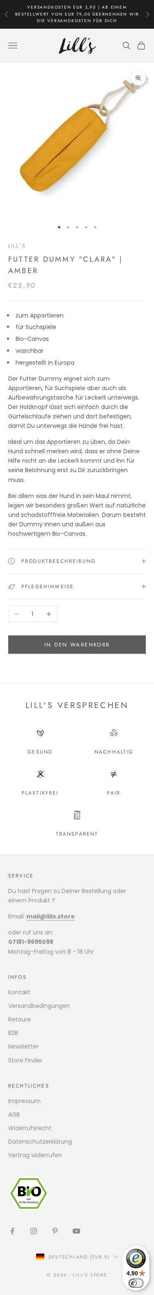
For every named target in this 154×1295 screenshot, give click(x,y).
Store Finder (25, 1060)
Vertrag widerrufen (35, 1155)
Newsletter (23, 1046)
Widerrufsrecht (29, 1128)
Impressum (24, 1101)
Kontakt (19, 992)
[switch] (136, 1283)
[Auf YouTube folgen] (76, 1231)
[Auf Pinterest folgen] (55, 1231)
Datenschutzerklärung (40, 1141)
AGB (14, 1114)
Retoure (19, 1019)
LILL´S (17, 245)
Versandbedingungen (39, 1006)
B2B (13, 1033)
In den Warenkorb (77, 645)
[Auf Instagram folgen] (34, 1231)
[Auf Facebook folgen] (12, 1231)
